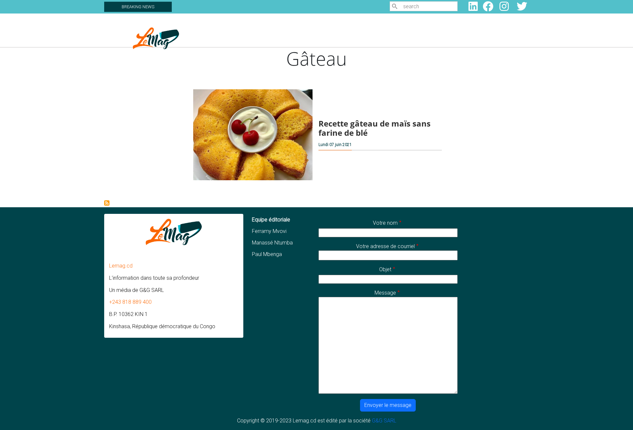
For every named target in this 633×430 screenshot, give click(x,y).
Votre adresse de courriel (385, 246)
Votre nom (385, 223)
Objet (385, 269)
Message (385, 293)
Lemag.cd (121, 266)
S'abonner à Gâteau (106, 203)
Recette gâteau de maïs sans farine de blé (374, 128)
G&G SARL (384, 420)
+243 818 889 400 (130, 302)
